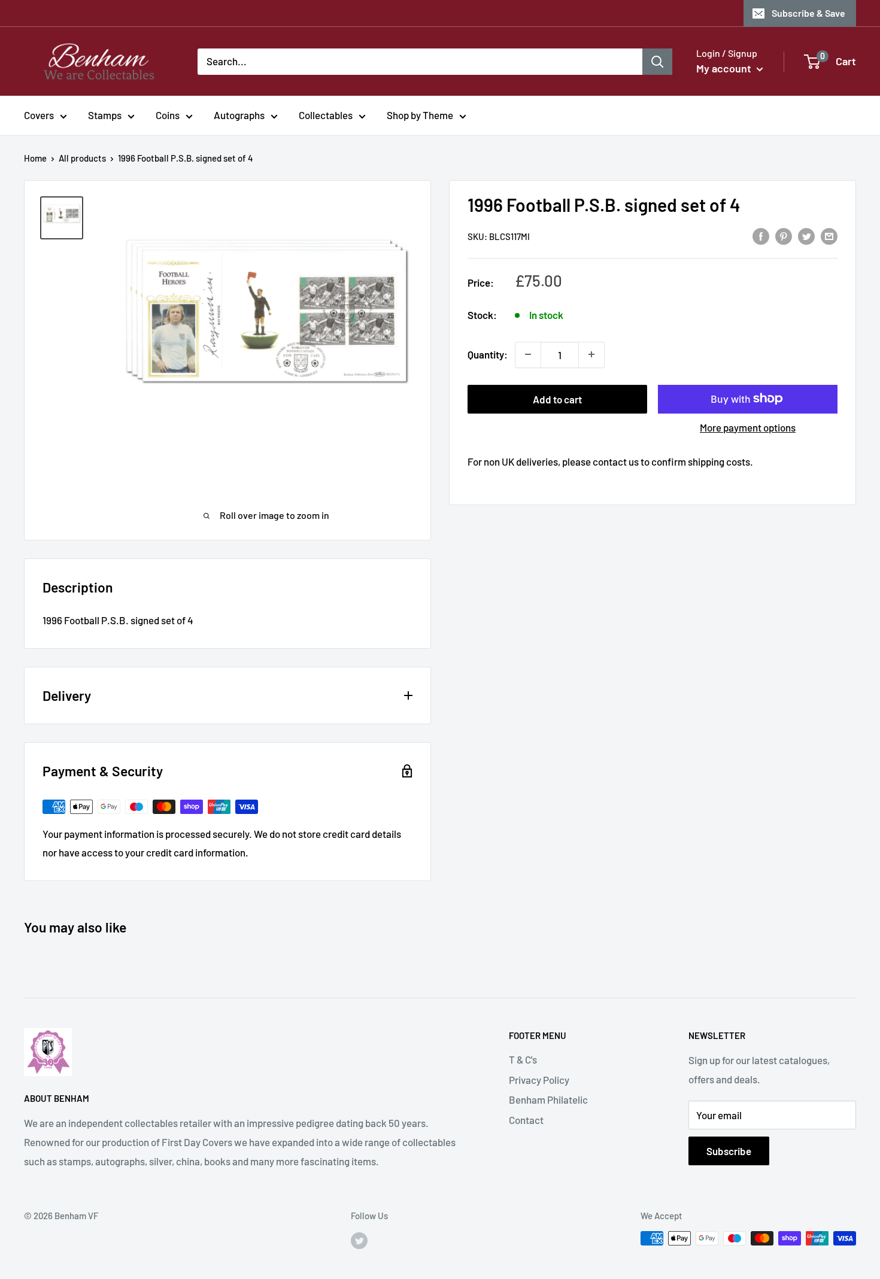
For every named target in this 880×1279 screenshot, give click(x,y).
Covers (39, 115)
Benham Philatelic (548, 1099)
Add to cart (557, 399)
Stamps (105, 115)
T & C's (523, 1059)
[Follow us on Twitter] (359, 1240)
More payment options (748, 427)
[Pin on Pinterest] (783, 235)
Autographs (239, 115)
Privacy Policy (539, 1080)
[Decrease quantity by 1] (528, 354)
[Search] (657, 61)
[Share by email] (829, 235)
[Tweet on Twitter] (806, 235)
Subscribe (728, 1151)
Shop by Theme (420, 115)
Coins (168, 115)
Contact (526, 1120)
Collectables (326, 115)
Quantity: (488, 354)
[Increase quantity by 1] (591, 354)
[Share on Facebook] (760, 235)
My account (725, 68)
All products (82, 158)
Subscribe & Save (808, 13)
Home (35, 158)
